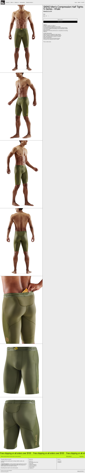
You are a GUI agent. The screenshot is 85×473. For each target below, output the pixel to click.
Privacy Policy (31, 466)
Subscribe (81, 456)
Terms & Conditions (32, 465)
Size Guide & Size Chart (33, 462)
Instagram (59, 462)
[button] (79, 2)
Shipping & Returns (32, 464)
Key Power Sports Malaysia (8, 470)
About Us (31, 460)
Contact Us (31, 468)
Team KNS (31, 463)
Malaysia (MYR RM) (80, 471)
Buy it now (60, 21)
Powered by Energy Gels (4, 471)
